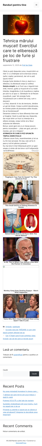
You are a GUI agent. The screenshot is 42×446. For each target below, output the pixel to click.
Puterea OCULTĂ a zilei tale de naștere (18, 401)
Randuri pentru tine (14, 4)
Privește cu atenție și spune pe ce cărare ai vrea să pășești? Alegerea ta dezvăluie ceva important (20, 412)
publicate (16, 327)
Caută (5, 370)
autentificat (18, 355)
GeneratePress (21, 443)
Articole (9, 327)
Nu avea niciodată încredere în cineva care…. (20, 391)
